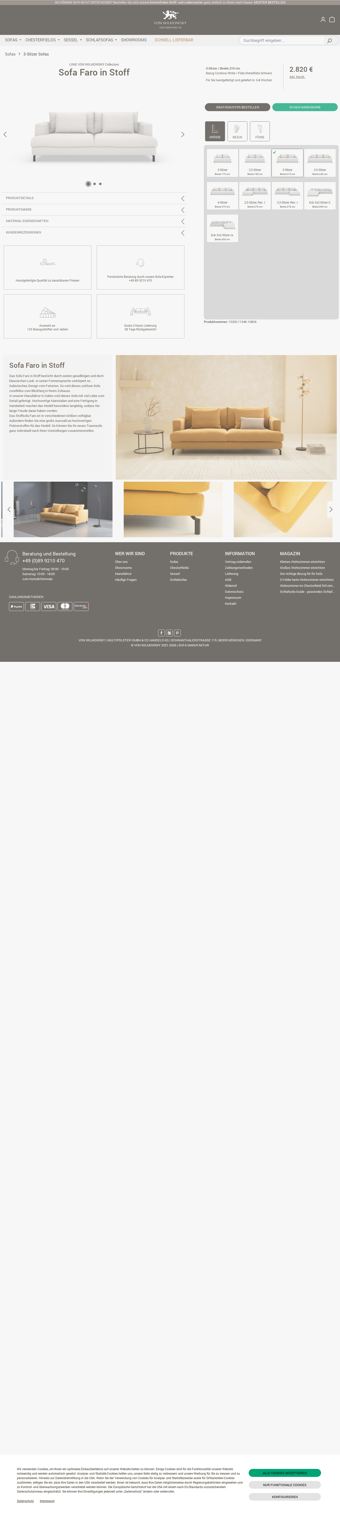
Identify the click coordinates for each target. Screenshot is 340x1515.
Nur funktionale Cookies (284, 1485)
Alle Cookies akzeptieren (285, 1473)
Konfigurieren (285, 1497)
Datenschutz (25, 1501)
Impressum (47, 1501)
